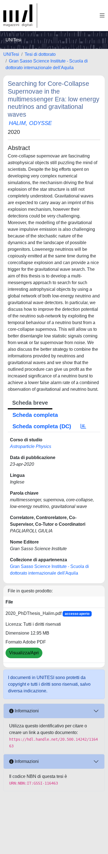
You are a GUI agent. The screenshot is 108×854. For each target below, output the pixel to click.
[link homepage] (20, 15)
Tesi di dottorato (40, 54)
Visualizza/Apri (24, 652)
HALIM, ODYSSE (30, 123)
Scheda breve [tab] (30, 403)
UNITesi (11, 54)
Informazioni (26, 710)
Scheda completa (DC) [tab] (41, 426)
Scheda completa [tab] (35, 415)
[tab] (83, 426)
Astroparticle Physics (30, 446)
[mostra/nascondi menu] (102, 15)
